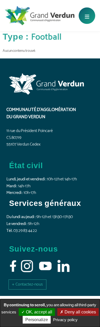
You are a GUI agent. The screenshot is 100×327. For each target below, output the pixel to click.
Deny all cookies (79, 312)
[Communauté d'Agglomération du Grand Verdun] (40, 16)
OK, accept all (38, 312)
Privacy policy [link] (65, 319)
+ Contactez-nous (27, 284)
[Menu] (87, 15)
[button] (27, 284)
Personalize (36, 319)
